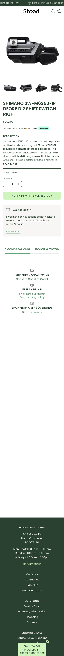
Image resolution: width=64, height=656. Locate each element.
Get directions (32, 564)
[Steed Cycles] (32, 11)
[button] (52, 11)
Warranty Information (32, 611)
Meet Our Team (32, 590)
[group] (32, 3)
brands (37, 312)
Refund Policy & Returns (32, 638)
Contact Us (13, 231)
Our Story (32, 574)
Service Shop (32, 606)
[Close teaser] (47, 641)
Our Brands (32, 601)
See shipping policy (32, 297)
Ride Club (32, 585)
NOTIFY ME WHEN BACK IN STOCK (32, 195)
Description (11, 136)
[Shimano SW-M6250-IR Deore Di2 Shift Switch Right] (10, 88)
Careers (32, 622)
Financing (32, 617)
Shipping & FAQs (32, 633)
